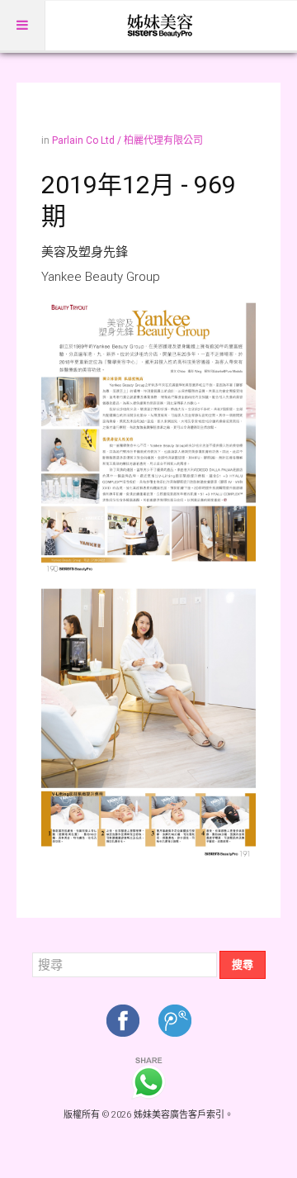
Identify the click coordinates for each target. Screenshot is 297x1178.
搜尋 (242, 964)
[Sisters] (161, 25)
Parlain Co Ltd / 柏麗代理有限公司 (127, 140)
